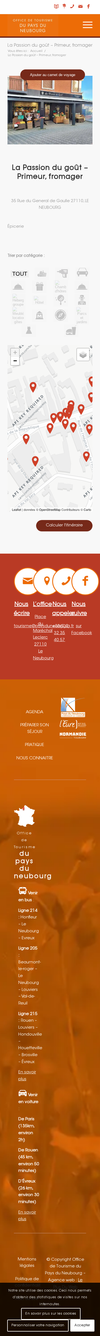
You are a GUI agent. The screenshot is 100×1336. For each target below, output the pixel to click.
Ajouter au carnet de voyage (52, 75)
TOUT (19, 274)
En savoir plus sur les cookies (50, 1313)
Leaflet (16, 509)
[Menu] (84, 25)
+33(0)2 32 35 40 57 (60, 633)
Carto (87, 509)
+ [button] (15, 352)
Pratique (34, 745)
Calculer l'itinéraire (64, 525)
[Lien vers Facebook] (88, 6)
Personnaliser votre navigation (37, 1325)
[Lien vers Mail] (80, 6)
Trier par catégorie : (26, 256)
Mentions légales (27, 1262)
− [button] (15, 360)
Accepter (82, 1325)
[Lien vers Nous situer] (64, 7)
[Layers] (83, 354)
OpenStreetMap (50, 509)
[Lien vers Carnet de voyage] (56, 6)
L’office (42, 604)
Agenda (34, 712)
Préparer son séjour (34, 728)
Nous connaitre (34, 758)
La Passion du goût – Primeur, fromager (50, 45)
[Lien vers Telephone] (72, 6)
